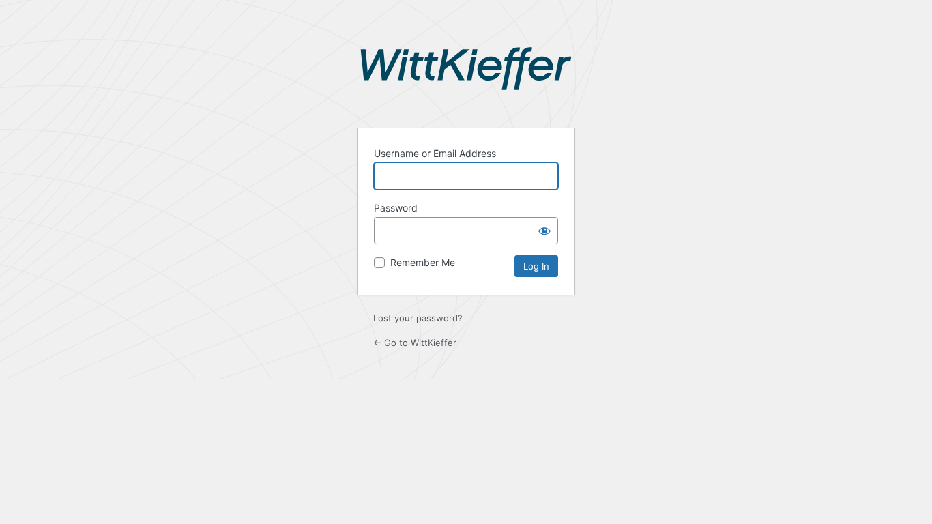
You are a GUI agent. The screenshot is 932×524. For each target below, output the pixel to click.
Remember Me (422, 262)
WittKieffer (466, 78)
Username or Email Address (435, 153)
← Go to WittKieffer (414, 342)
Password (396, 208)
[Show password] (544, 230)
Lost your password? (418, 317)
